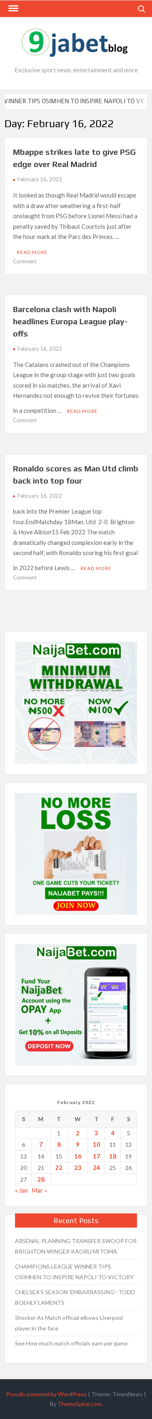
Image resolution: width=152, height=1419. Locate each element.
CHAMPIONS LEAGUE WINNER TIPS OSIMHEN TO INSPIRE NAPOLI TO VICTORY (74, 1271)
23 (77, 1167)
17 (96, 1156)
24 (96, 1167)
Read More (32, 252)
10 (96, 1144)
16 (77, 1156)
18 (112, 1156)
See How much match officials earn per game (71, 1343)
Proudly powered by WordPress (46, 1394)
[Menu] (12, 8)
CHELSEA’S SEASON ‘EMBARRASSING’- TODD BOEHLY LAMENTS (75, 1297)
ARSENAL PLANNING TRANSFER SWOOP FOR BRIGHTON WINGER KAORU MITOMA (76, 1246)
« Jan (21, 1190)
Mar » (39, 1190)
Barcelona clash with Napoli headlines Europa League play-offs (70, 321)
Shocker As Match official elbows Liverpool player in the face (69, 1323)
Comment (24, 261)
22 (58, 1167)
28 (41, 1179)
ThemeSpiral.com (79, 1403)
